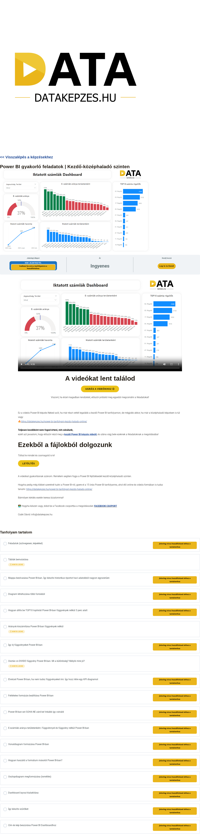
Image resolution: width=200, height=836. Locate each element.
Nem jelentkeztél (33, 263)
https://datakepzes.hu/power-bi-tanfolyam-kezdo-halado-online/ (54, 421)
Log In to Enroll (166, 266)
